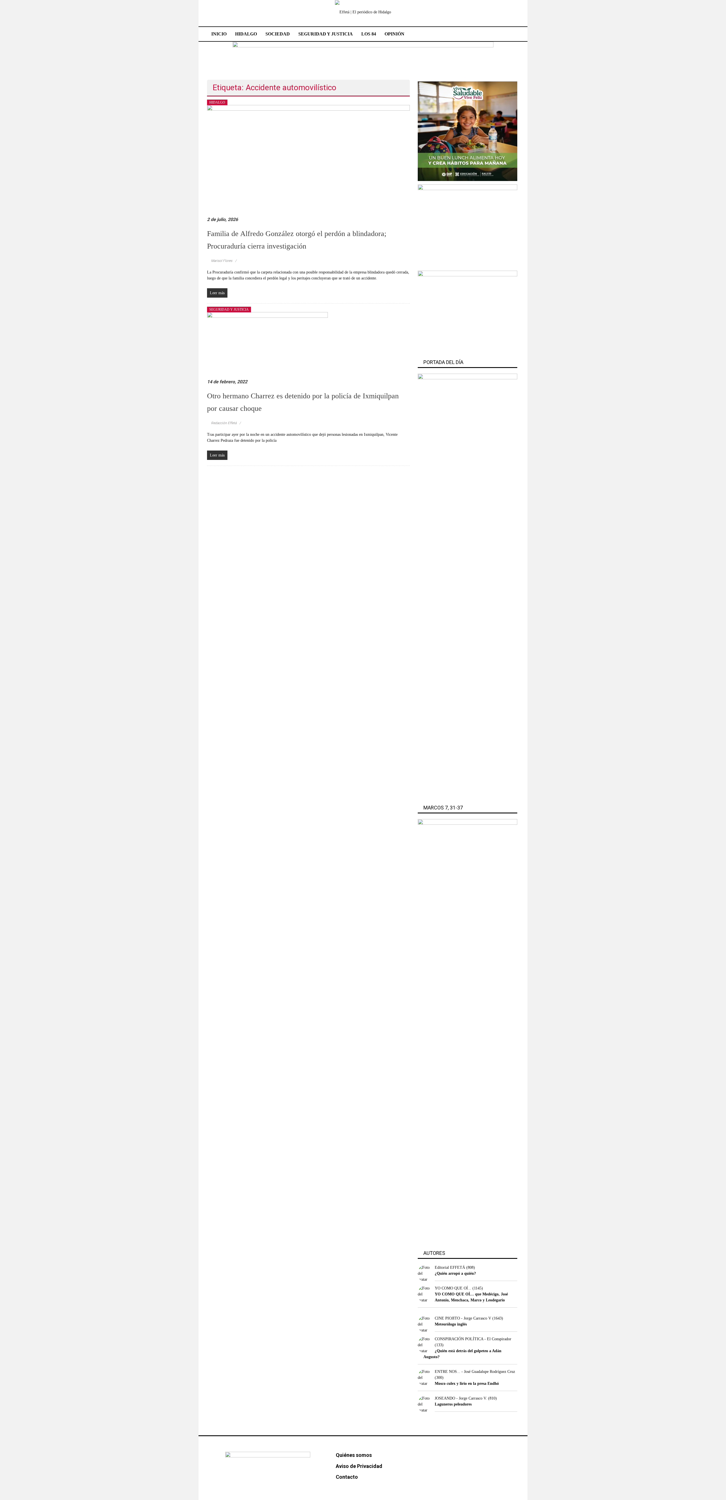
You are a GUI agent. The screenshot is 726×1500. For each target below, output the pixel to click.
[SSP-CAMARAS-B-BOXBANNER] (467, 225)
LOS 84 (368, 33)
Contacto (347, 1477)
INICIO (219, 33)
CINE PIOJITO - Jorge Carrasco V (463, 1318)
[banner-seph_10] (467, 131)
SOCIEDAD (277, 33)
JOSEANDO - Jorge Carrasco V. (461, 1398)
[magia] (467, 312)
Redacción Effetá (224, 423)
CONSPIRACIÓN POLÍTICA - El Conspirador (473, 1339)
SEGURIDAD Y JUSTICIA (325, 33)
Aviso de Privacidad (359, 1466)
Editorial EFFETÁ (450, 1267)
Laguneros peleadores (453, 1404)
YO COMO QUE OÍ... (453, 1288)
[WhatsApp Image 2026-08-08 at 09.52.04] (363, 57)
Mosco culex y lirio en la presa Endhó (467, 1383)
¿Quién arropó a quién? (455, 1273)
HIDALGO (246, 33)
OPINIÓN (394, 33)
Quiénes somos (354, 1455)
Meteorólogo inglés (451, 1324)
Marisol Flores (221, 261)
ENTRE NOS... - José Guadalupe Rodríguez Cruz (475, 1371)
